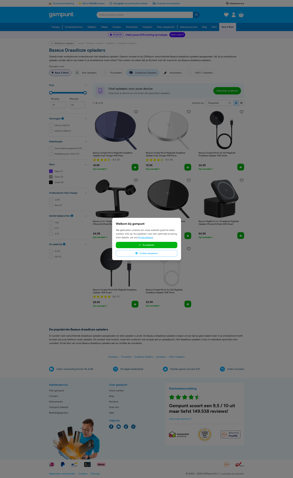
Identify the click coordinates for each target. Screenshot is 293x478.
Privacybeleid (145, 237)
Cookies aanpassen (148, 253)
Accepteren (148, 245)
